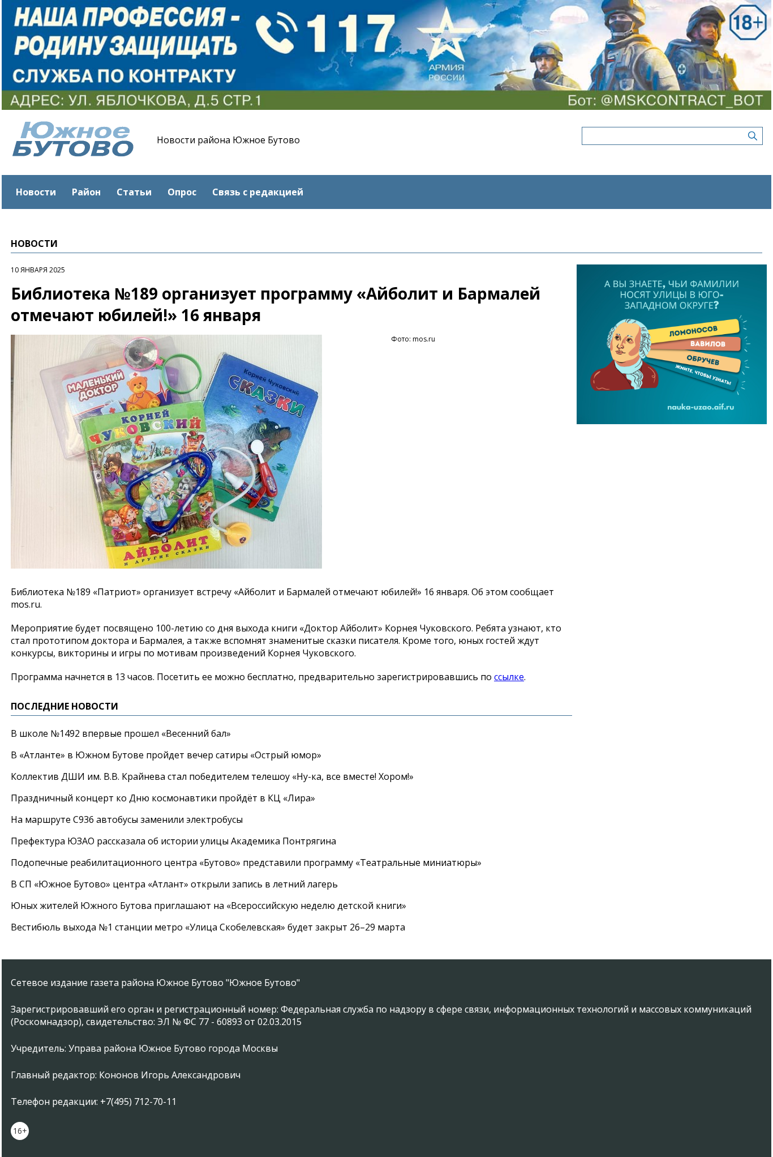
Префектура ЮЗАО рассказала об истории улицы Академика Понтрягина (173, 841)
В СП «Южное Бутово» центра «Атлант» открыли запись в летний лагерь (174, 884)
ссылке (509, 677)
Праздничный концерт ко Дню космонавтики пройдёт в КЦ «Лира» (163, 798)
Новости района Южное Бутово (228, 139)
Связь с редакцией (257, 192)
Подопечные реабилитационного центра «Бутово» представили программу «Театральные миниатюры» (246, 862)
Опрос (182, 192)
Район (86, 192)
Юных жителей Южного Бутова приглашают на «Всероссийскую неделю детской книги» (208, 905)
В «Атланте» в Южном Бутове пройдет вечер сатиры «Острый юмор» (166, 755)
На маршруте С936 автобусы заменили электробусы (127, 819)
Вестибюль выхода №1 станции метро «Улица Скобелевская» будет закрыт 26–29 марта (208, 927)
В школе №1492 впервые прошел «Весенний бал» (121, 733)
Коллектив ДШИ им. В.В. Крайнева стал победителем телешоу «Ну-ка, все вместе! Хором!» (212, 776)
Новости (36, 192)
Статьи (134, 192)
